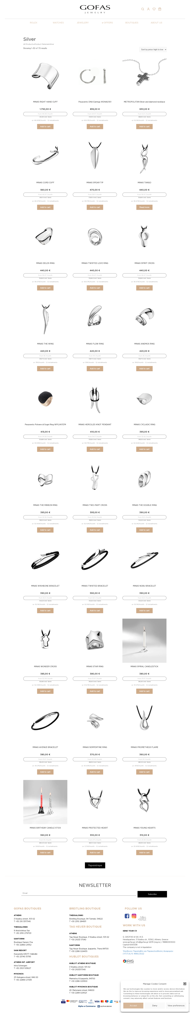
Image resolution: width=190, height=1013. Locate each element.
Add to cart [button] (45, 126)
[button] (185, 983)
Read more (144, 207)
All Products (28, 44)
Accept (133, 1005)
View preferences (176, 1005)
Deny (154, 1005)
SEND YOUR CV (130, 931)
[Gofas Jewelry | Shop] (95, 9)
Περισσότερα (95, 865)
